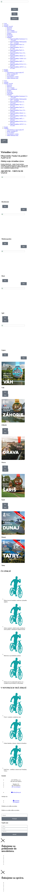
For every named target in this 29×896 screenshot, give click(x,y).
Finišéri (9, 37)
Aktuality (6, 25)
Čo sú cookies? (10, 75)
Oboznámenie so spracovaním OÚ (15, 72)
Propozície (9, 27)
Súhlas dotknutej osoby (12, 78)
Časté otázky (10, 36)
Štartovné (9, 29)
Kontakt (6, 69)
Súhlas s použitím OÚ (12, 74)
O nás (5, 23)
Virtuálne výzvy (8, 26)
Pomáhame (9, 34)
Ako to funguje (10, 30)
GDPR (5, 71)
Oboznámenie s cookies (13, 76)
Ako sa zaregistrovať (12, 32)
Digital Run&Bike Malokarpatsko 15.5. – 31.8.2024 (18, 42)
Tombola (9, 33)
